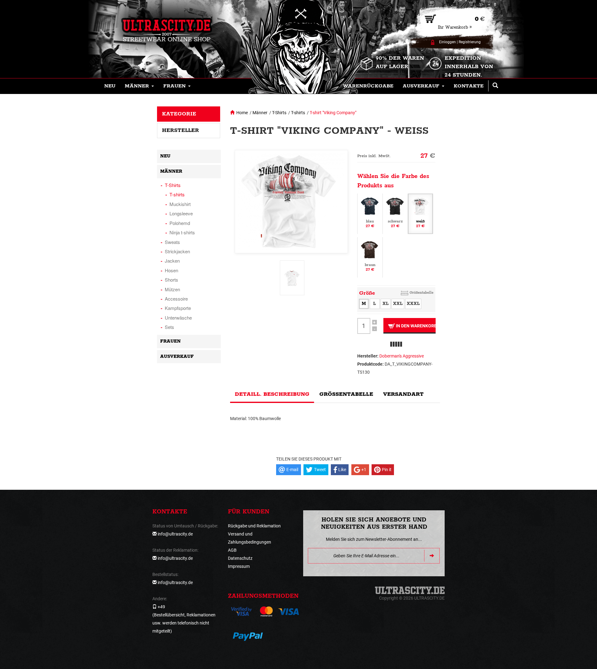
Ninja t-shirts (182, 232)
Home (242, 112)
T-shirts (298, 112)
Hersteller (180, 130)
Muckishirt (180, 204)
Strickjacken (177, 251)
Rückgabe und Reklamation (254, 525)
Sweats (172, 242)
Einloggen (447, 42)
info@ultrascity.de (175, 533)
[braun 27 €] (370, 256)
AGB (232, 550)
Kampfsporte (178, 308)
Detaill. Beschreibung (272, 394)
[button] (139, 86)
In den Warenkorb (415, 325)
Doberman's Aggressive (401, 355)
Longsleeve (181, 213)
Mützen (172, 289)
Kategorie (179, 113)
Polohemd (179, 223)
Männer (259, 112)
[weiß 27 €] (420, 213)
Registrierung (470, 42)
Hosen (171, 270)
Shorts (171, 279)
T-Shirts (279, 112)
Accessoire (176, 298)
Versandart (403, 394)
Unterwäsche (178, 317)
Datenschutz (240, 558)
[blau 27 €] (370, 213)
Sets (169, 327)
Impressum (239, 566)
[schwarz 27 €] (395, 213)
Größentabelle (421, 292)
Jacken (172, 260)
